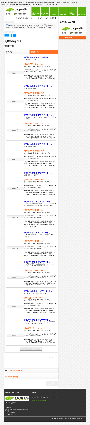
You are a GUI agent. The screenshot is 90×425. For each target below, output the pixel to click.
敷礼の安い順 (39, 25)
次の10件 (51, 357)
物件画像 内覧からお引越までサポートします (15, 63)
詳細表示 (14, 73)
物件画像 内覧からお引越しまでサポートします (15, 207)
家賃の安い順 (11, 25)
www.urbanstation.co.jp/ (39, 400)
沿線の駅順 (42, 27)
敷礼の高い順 (49, 25)
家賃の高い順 (22, 25)
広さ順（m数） (20, 27)
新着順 (49, 27)
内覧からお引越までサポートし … (38, 57)
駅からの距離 (31, 27)
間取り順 (10, 27)
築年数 (30, 25)
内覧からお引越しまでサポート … (38, 201)
